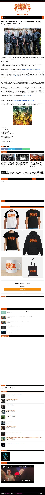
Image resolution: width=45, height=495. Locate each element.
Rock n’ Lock (17, 75)
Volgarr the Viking (30, 75)
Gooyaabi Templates (19, 493)
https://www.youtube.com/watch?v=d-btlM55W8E (24, 100)
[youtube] (41, 1)
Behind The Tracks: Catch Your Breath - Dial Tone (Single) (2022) (18, 311)
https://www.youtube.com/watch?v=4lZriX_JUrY (21, 97)
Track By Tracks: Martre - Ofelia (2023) (11, 426)
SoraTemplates (7, 493)
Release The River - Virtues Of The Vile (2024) (12, 399)
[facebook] (38, 1)
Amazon (24, 95)
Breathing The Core (22, 14)
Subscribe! (22, 289)
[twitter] (40, 1)
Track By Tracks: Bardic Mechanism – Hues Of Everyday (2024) (18, 321)
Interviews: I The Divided (9, 421)
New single (6, 146)
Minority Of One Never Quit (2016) (10, 410)
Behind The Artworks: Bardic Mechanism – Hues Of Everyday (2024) (19, 316)
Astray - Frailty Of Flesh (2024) (12, 331)
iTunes (29, 95)
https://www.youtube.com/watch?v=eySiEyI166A (31, 69)
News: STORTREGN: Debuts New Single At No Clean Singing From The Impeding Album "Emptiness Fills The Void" (22, 164)
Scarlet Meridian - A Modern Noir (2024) (14, 326)
